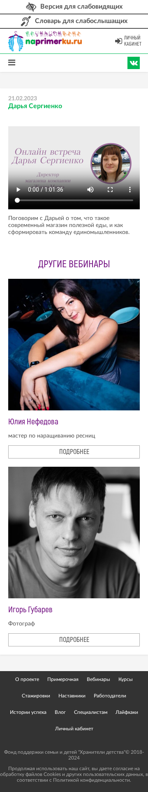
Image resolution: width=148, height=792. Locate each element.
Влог (60, 712)
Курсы (125, 679)
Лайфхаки (127, 712)
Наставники (72, 695)
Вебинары (98, 679)
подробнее (74, 452)
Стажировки (36, 695)
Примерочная (63, 679)
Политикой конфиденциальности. (92, 780)
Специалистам (90, 712)
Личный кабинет (132, 41)
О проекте (27, 679)
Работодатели (110, 695)
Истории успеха (28, 712)
